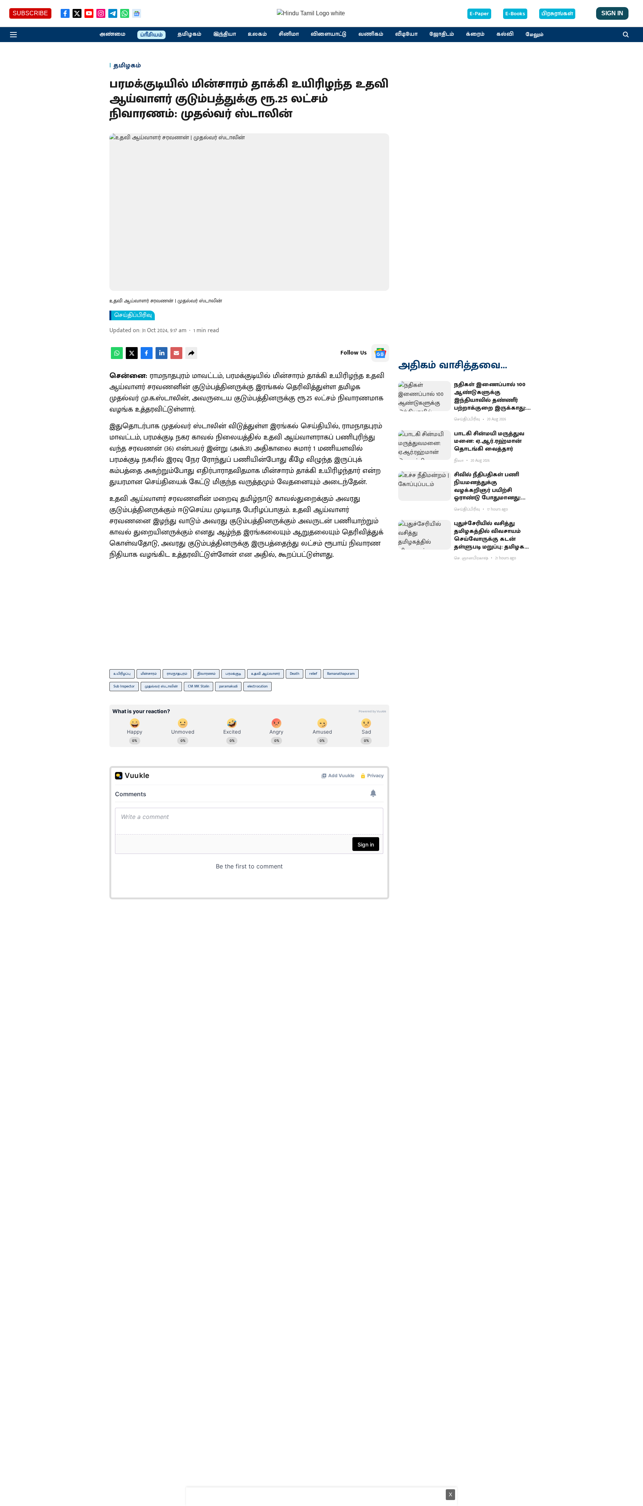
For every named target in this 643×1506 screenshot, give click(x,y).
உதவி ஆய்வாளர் (265, 674)
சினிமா (289, 34)
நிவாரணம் (206, 674)
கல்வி (505, 34)
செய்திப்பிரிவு (133, 315)
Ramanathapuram (341, 674)
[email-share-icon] (176, 357)
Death (294, 674)
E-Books (515, 14)
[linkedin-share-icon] (161, 357)
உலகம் (257, 34)
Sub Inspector (124, 686)
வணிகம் (370, 34)
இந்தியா (224, 34)
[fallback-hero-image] (424, 396)
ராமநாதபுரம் (177, 674)
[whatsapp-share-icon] (117, 357)
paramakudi (228, 686)
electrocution (257, 686)
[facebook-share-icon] (147, 357)
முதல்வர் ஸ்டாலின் (161, 686)
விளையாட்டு (328, 34)
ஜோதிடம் (441, 34)
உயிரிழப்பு (122, 674)
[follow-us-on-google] (380, 353)
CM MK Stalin (198, 686)
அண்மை (112, 34)
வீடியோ (406, 34)
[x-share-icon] (132, 357)
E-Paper (479, 14)
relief (313, 674)
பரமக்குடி (233, 674)
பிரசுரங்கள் (557, 14)
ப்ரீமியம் (151, 35)
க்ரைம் (475, 34)
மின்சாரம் (149, 674)
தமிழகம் (189, 34)
